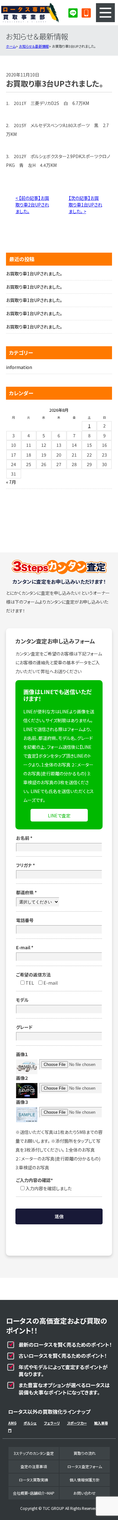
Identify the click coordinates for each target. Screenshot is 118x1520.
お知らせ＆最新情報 (34, 46)
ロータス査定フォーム (84, 1466)
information (19, 367)
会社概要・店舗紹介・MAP (33, 1493)
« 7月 (11, 482)
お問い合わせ (84, 1493)
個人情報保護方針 (85, 1479)
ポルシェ (30, 1422)
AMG (12, 1422)
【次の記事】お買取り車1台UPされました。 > (85, 204)
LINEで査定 (59, 815)
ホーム (11, 46)
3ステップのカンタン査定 (34, 1453)
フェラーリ (52, 1422)
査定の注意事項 (33, 1466)
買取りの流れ (85, 1453)
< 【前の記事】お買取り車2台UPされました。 (32, 204)
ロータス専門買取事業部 (30, 12)
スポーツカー (77, 1422)
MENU (105, 12)
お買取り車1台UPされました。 (34, 273)
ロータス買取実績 (33, 1479)
